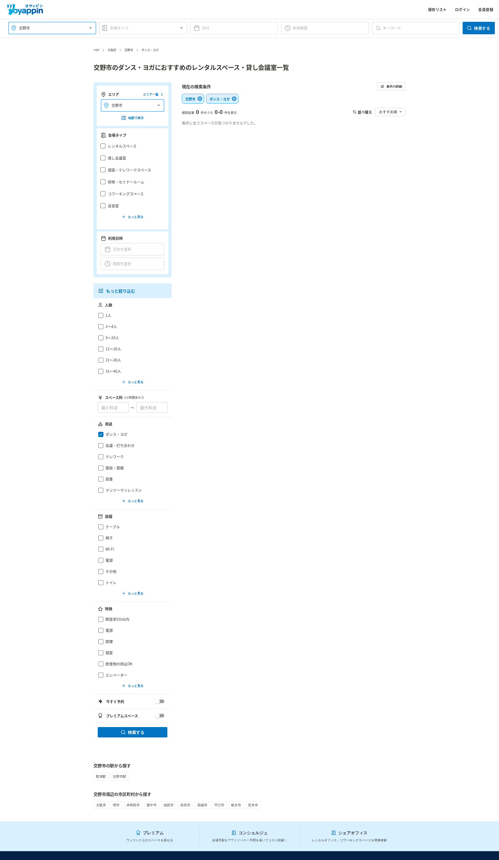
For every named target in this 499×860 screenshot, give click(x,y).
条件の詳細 (394, 86)
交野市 (128, 50)
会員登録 (485, 9)
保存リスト (437, 9)
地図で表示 (136, 118)
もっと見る (135, 216)
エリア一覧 (151, 94)
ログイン (462, 9)
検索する (482, 28)
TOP (96, 50)
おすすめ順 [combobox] (388, 111)
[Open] (90, 28)
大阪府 (112, 50)
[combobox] (49, 27)
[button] (131, 146)
